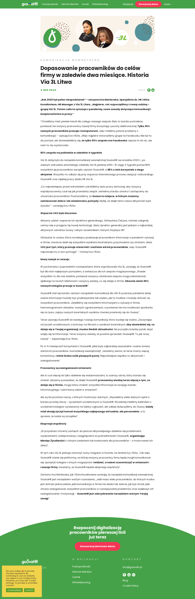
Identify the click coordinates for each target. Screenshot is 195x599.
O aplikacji (85, 559)
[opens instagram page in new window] (133, 574)
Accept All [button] (29, 590)
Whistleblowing (100, 4)
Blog (125, 580)
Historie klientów (70, 4)
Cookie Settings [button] (14, 590)
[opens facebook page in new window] (124, 574)
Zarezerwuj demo (148, 4)
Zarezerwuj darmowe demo (97, 546)
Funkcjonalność (50, 4)
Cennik (85, 4)
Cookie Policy (130, 585)
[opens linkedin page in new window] (129, 574)
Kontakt (132, 559)
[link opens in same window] (30, 4)
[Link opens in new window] (149, 90)
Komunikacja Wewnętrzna (70, 60)
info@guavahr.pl (132, 567)
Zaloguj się (128, 4)
